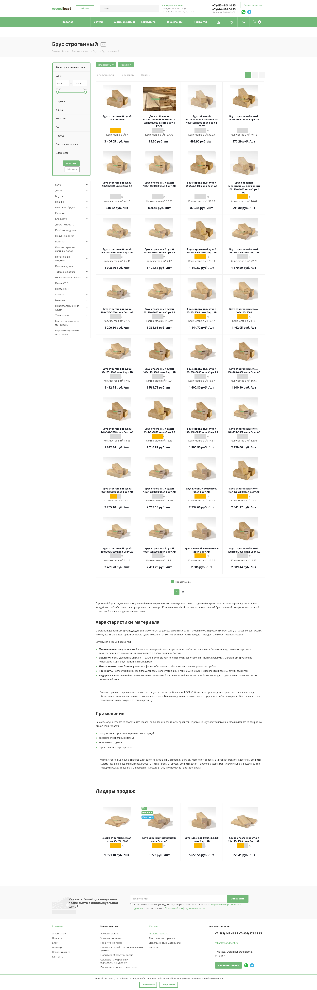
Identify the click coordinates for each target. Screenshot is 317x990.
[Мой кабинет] (243, 22)
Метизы (60, 300)
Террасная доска (65, 271)
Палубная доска (64, 235)
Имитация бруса (65, 207)
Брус (58, 184)
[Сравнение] (218, 22)
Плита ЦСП (62, 288)
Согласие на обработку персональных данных (114, 961)
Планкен (60, 201)
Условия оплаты (109, 933)
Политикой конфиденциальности (185, 908)
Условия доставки (111, 938)
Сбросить (72, 169)
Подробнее (169, 984)
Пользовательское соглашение (119, 967)
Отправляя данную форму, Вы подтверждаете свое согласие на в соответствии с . (188, 906)
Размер (125, 64)
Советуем (147, 817)
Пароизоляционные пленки (67, 307)
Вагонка (60, 241)
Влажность (104, 64)
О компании (59, 933)
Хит (144, 808)
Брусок (59, 196)
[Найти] (155, 8)
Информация (109, 926)
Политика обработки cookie (116, 955)
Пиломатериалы (158, 933)
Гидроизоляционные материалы (67, 322)
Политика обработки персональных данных (121, 949)
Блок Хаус (61, 218)
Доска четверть (64, 224)
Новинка (147, 812)
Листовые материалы (162, 938)
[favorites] (231, 22)
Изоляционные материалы (165, 942)
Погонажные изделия (62, 258)
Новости (57, 938)
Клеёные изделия (65, 230)
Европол (60, 213)
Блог (54, 942)
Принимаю (148, 984)
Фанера (59, 294)
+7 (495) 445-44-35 (224, 5)
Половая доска (64, 266)
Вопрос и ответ (61, 952)
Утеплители (62, 315)
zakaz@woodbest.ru (172, 5)
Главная (57, 926)
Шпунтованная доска (68, 277)
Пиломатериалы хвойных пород (65, 249)
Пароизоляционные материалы (67, 332)
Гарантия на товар (111, 942)
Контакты (57, 956)
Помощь (57, 947)
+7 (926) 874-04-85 (224, 9)
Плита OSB (61, 283)
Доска (58, 190)
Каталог (154, 926)
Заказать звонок (253, 4)
